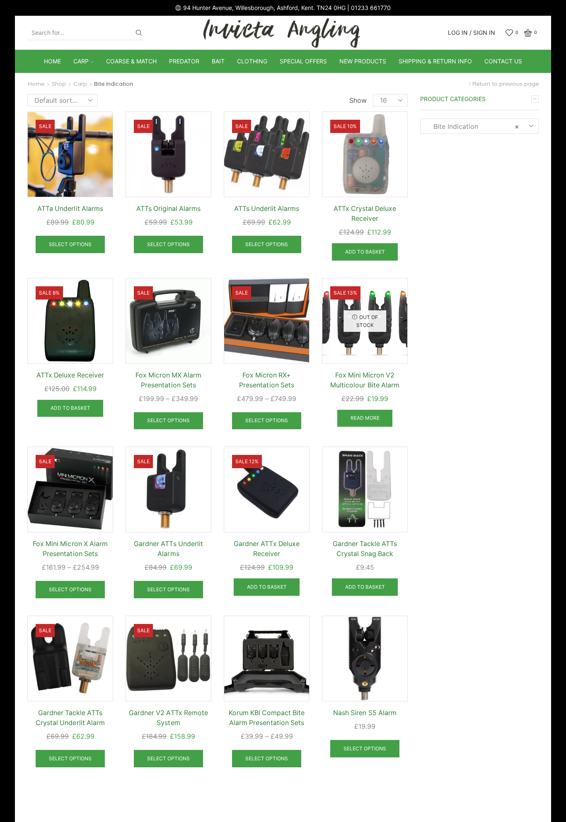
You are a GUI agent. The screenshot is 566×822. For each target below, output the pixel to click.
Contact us (503, 61)
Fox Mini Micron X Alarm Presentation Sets (70, 549)
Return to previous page (505, 84)
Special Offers (303, 61)
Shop (59, 84)
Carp (81, 61)
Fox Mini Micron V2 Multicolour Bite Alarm (364, 380)
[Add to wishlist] (99, 129)
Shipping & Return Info (435, 61)
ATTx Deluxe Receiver (70, 375)
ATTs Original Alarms (168, 209)
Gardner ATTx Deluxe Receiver (266, 549)
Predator (184, 61)
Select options (70, 244)
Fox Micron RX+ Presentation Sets (266, 380)
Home (52, 61)
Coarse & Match (131, 61)
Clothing (252, 61)
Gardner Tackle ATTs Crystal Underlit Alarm (70, 718)
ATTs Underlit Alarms (266, 209)
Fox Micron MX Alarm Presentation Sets (168, 380)
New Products (362, 61)
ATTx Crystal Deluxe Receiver (365, 213)
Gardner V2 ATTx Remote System (168, 718)
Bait (218, 61)
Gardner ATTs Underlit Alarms (168, 549)
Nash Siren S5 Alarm (364, 713)
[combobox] (479, 126)
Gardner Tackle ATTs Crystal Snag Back (365, 549)
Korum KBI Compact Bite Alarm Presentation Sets (267, 718)
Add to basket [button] (365, 252)
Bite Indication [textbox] (473, 126)
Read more (365, 418)
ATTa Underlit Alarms (70, 209)
